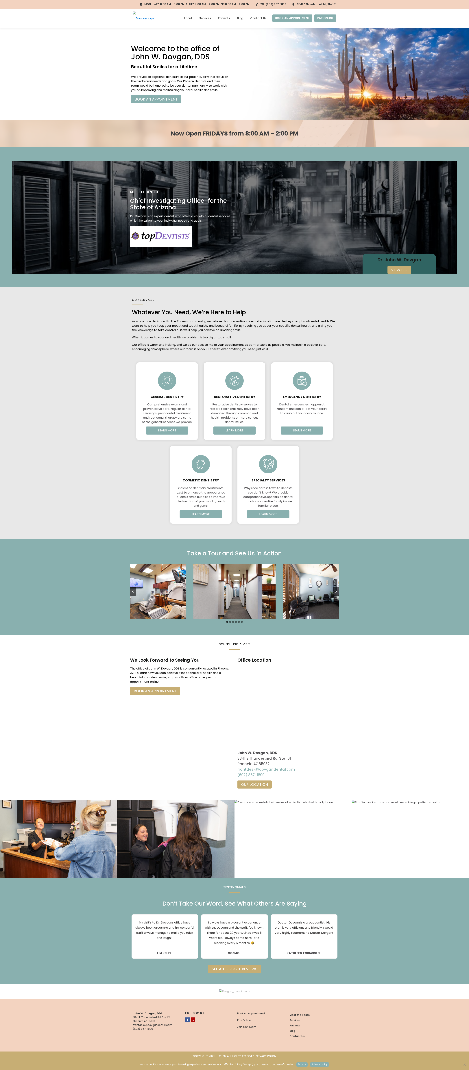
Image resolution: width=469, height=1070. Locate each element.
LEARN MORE (167, 430)
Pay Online (244, 1020)
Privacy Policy (266, 1056)
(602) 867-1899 (276, 4)
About (188, 18)
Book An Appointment (251, 1013)
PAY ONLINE (325, 18)
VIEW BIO (399, 269)
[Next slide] (336, 591)
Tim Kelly (163, 953)
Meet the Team (299, 1015)
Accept (302, 1064)
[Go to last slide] (133, 591)
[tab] (227, 622)
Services (205, 18)
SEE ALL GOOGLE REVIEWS (234, 968)
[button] (145, 591)
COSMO (233, 953)
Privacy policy (319, 1064)
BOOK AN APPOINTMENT (292, 18)
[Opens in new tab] (161, 236)
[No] (464, 1064)
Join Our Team (246, 1027)
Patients (224, 18)
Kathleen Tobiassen (303, 953)
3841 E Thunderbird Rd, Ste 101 (316, 4)
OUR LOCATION (254, 784)
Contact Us (258, 18)
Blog (240, 18)
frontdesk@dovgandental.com (266, 769)
